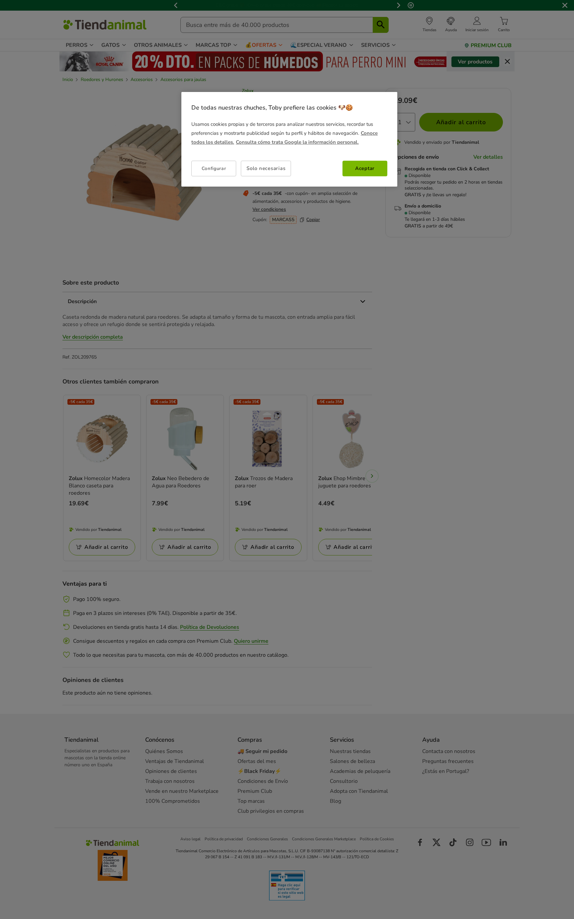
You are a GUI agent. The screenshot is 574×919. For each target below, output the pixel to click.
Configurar (214, 168)
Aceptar (365, 168)
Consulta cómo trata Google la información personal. (297, 142)
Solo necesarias (265, 168)
